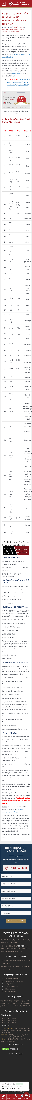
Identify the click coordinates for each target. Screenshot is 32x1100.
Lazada (4, 812)
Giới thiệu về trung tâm (11, 979)
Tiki (25, 809)
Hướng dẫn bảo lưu (11, 984)
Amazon (20, 809)
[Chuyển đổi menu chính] (4, 4)
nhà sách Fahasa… (13, 812)
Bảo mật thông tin (10, 991)
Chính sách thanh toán (11, 986)
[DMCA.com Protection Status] (11, 1049)
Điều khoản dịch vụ (11, 989)
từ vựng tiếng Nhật (13, 31)
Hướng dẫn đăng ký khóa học (14, 981)
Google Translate (17, 73)
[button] (16, 868)
